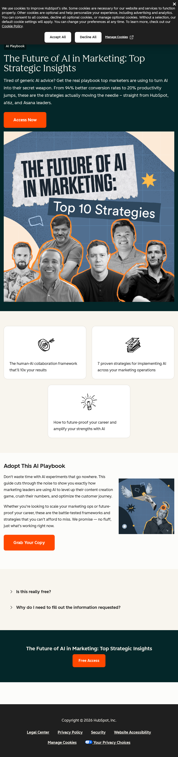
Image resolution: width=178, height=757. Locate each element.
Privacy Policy (70, 732)
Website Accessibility (132, 732)
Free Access (89, 660)
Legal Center (38, 732)
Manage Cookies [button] (62, 742)
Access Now (25, 119)
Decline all (88, 37)
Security (98, 732)
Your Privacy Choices (111, 742)
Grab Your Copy (29, 542)
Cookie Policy (12, 26)
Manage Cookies (116, 37)
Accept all (58, 37)
